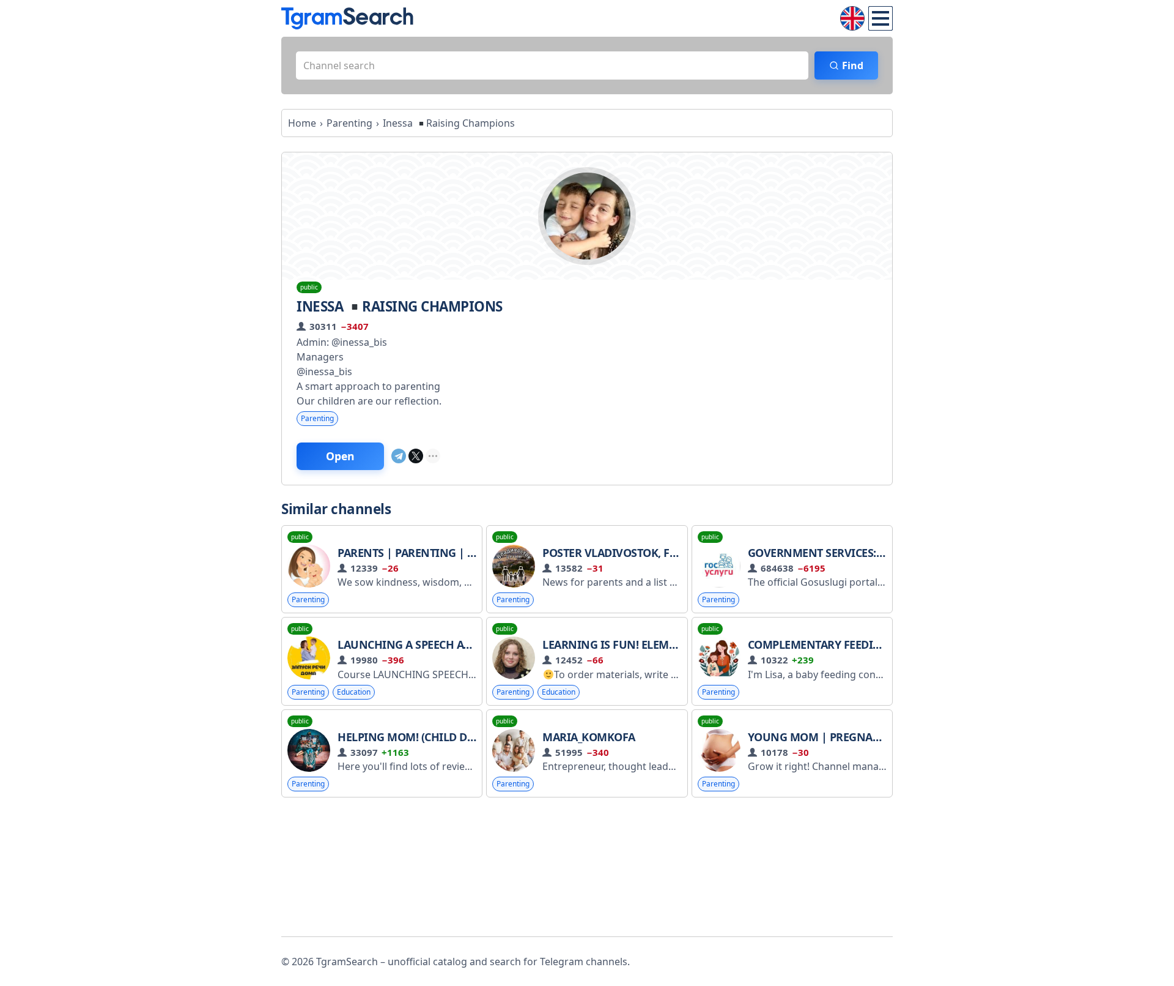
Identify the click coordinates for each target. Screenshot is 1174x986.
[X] (415, 456)
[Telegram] (398, 456)
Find (852, 65)
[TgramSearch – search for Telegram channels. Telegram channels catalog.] (347, 18)
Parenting (317, 418)
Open (340, 456)
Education (354, 692)
